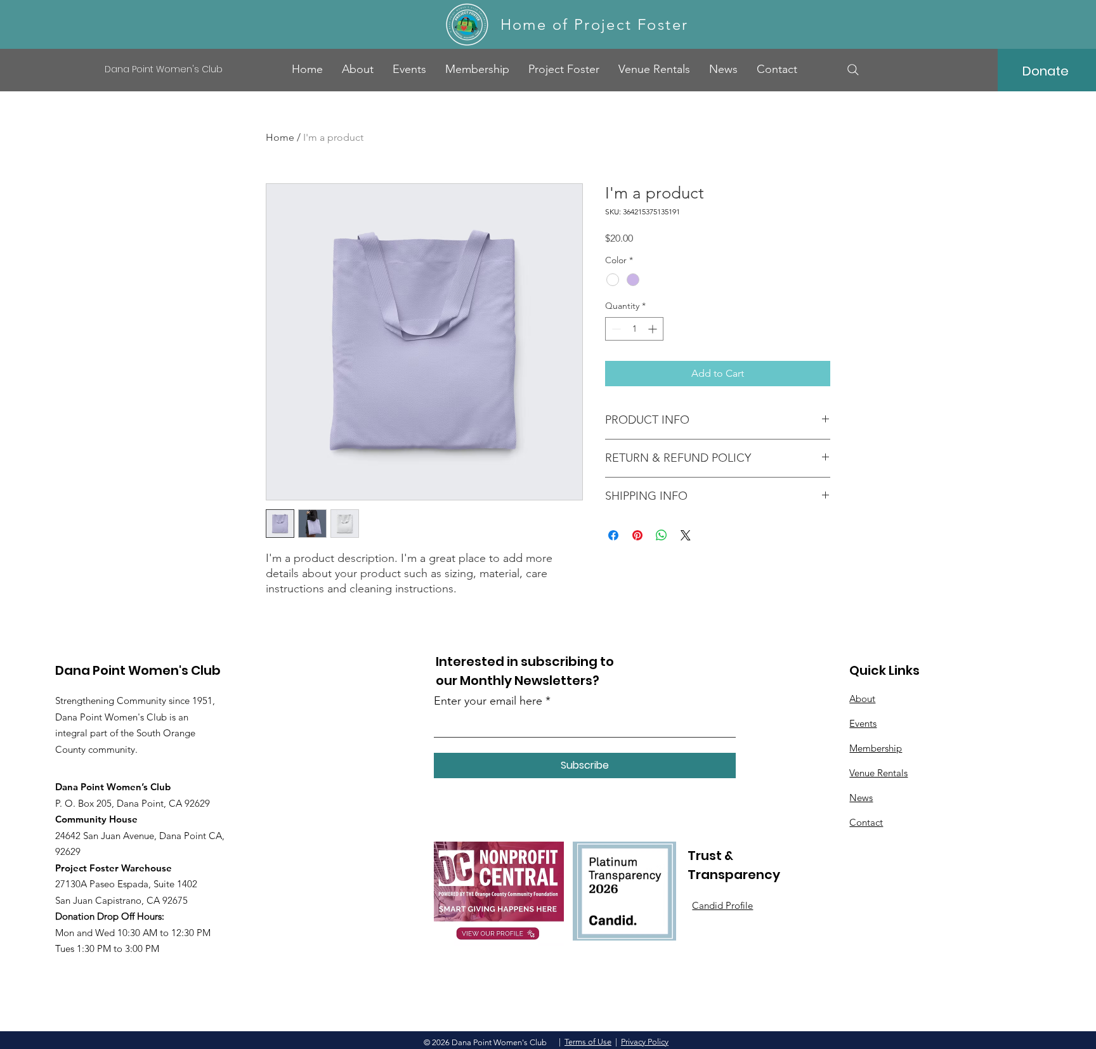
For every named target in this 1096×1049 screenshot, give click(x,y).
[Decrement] (615, 329)
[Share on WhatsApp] (661, 535)
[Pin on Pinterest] (637, 535)
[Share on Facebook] (613, 535)
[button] (564, 69)
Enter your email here (488, 701)
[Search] (853, 69)
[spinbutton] (634, 329)
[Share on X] (685, 535)
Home (280, 137)
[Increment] (654, 329)
